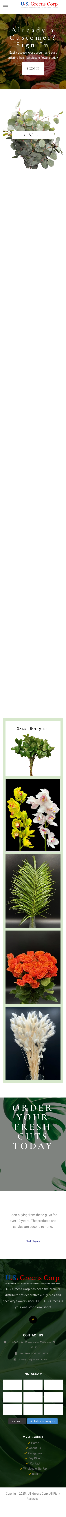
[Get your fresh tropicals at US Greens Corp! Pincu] (12, 1397)
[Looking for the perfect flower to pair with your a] (12, 1409)
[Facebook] (33, 1320)
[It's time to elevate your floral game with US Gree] (12, 1385)
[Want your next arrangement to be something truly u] (32, 1385)
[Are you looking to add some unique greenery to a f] (53, 1409)
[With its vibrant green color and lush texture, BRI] (32, 1397)
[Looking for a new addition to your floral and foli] (32, 1409)
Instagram (33, 1374)
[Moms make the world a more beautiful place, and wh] (53, 1397)
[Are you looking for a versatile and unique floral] (53, 1385)
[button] (33, 68)
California (33, 135)
